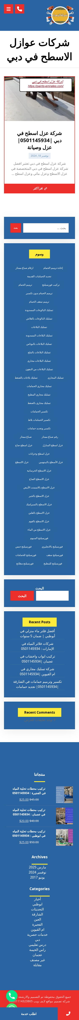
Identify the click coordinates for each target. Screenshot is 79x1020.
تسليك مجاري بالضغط (39, 403)
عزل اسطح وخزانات (39, 453)
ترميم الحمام (25, 285)
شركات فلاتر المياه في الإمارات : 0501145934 (37, 646)
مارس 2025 (37, 867)
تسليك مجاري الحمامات (39, 386)
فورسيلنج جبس (23, 546)
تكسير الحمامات (39, 411)
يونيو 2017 (37, 877)
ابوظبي (37, 904)
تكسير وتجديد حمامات (39, 428)
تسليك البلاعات (39, 327)
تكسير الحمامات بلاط (39, 420)
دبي (37, 939)
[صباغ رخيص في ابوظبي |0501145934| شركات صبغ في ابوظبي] (60, 15)
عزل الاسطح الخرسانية (39, 470)
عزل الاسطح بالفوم (39, 521)
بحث (16, 227)
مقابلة (37, 965)
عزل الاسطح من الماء (39, 529)
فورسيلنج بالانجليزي (52, 546)
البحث (39, 588)
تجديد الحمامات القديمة (39, 276)
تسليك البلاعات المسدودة (39, 335)
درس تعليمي (37, 944)
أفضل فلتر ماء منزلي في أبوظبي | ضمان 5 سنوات (37, 633)
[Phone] (11, 996)
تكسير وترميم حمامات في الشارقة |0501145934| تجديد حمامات (37, 684)
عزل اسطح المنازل (53, 445)
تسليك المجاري (56, 377)
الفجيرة (37, 924)
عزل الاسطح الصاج (39, 479)
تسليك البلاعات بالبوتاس (39, 344)
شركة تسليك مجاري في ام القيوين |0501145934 (37, 671)
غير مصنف (37, 960)
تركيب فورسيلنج (51, 285)
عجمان (37, 954)
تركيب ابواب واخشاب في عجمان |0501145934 (37, 659)
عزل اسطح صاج (23, 445)
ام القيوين (37, 929)
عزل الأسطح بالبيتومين (51, 462)
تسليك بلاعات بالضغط (26, 377)
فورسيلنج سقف (54, 555)
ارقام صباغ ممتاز (24, 268)
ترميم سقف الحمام (39, 301)
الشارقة (37, 914)
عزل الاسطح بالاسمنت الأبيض (39, 487)
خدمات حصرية (37, 934)
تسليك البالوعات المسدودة (39, 310)
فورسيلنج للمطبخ (53, 563)
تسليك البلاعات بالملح (39, 352)
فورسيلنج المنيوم (39, 538)
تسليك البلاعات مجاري (39, 361)
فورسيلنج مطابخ (24, 563)
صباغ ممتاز (26, 437)
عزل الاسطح (22, 462)
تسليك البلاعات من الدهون (39, 369)
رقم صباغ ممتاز (50, 437)
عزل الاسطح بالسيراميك (39, 504)
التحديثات (37, 909)
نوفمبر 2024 (37, 872)
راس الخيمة (37, 949)
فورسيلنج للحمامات (25, 555)
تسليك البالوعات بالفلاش (39, 318)
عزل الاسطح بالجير (39, 496)
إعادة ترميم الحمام (53, 268)
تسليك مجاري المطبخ (39, 394)
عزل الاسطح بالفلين (39, 513)
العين (37, 919)
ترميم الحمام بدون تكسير (39, 293)
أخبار (37, 899)
